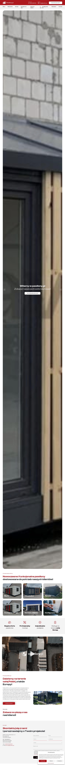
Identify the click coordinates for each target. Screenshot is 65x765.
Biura (4, 6)
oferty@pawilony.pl (43, 3)
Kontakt (60, 6)
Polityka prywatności (51, 763)
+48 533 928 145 (32, 3)
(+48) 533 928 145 (8, 744)
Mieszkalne (10, 6)
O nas (40, 7)
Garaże (16, 6)
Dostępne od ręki (23, 7)
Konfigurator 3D (45, 7)
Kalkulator (54, 6)
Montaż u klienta (32, 7)
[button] (60, 290)
